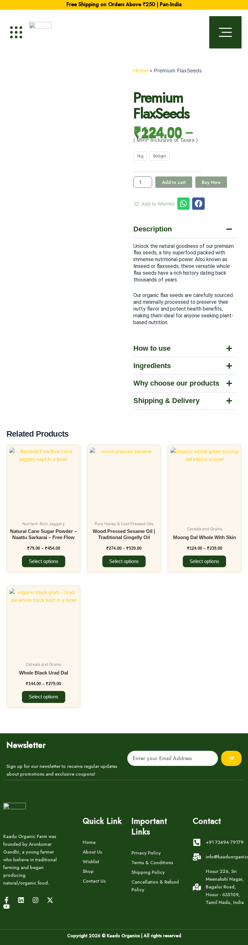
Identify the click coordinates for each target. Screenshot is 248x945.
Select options (43, 561)
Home (140, 70)
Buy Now (211, 182)
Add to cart (174, 182)
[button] (154, 204)
